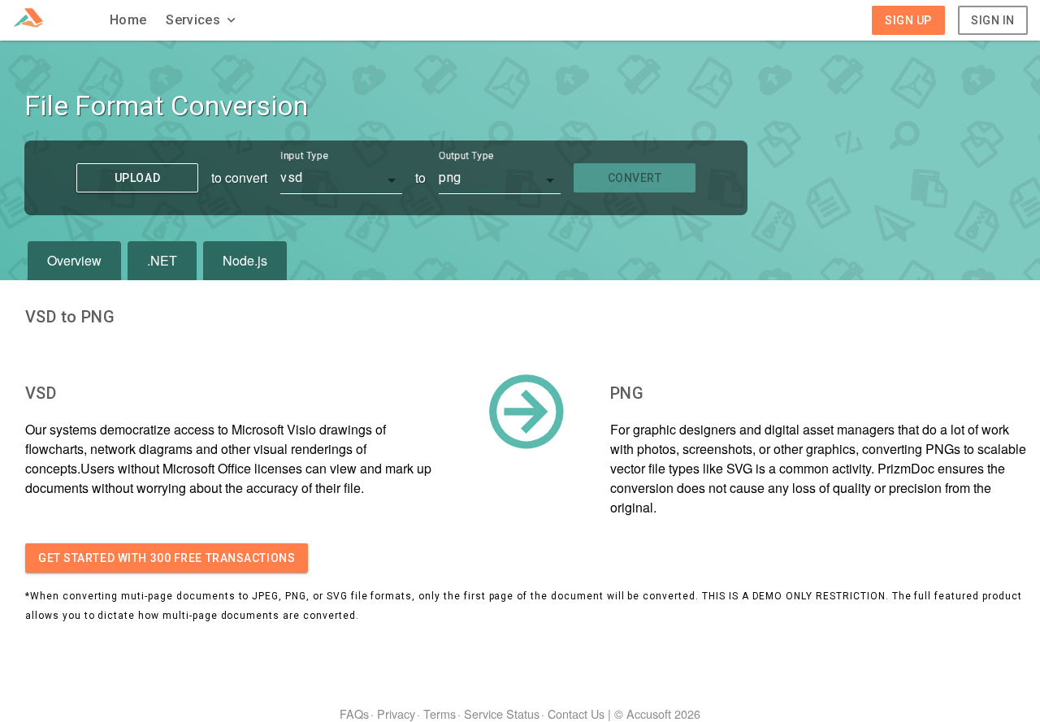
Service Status (502, 713)
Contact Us (576, 713)
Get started (166, 557)
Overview (74, 260)
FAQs (354, 713)
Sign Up (908, 20)
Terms (439, 713)
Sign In (993, 20)
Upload (137, 177)
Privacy (396, 713)
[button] (202, 20)
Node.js (245, 260)
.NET (162, 260)
